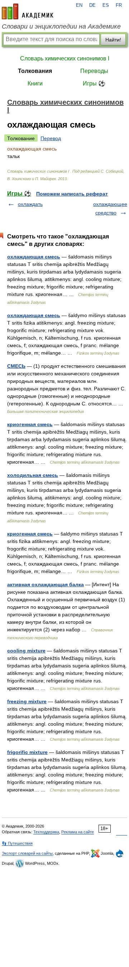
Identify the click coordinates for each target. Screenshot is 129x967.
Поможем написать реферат (72, 194)
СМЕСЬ (16, 366)
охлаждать (30, 204)
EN (79, 5)
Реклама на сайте (77, 832)
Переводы (94, 71)
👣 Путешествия (17, 843)
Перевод (50, 138)
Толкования (35, 71)
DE (92, 5)
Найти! (113, 40)
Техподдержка (46, 832)
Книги (35, 83)
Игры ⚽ (94, 83)
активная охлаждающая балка (45, 584)
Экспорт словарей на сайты (27, 853)
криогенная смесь (30, 424)
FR (119, 5)
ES (105, 5)
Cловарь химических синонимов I (64, 58)
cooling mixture (26, 650)
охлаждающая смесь (33, 257)
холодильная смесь (32, 475)
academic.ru (27, 11)
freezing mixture (27, 701)
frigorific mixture (27, 752)
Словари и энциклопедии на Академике (61, 26)
